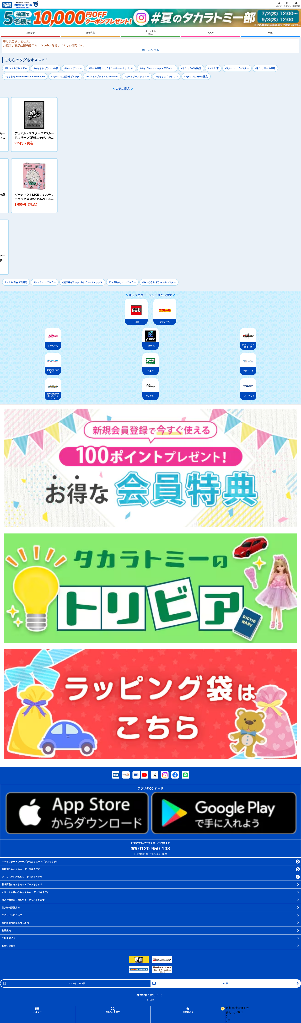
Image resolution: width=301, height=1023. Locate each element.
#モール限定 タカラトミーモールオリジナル (111, 68)
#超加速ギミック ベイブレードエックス (82, 282)
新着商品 (90, 32)
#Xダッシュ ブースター (237, 68)
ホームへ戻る (150, 50)
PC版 (225, 983)
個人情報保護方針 (11, 907)
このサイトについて (12, 915)
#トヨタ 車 (213, 68)
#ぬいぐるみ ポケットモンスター (159, 282)
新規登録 (296, 6)
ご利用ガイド (8, 938)
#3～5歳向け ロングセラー (122, 282)
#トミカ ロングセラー (45, 282)
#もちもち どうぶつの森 (46, 68)
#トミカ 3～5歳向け (191, 68)
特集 (270, 32)
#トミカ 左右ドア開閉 (16, 282)
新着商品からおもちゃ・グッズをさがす (22, 884)
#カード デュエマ (73, 68)
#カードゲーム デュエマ (137, 76)
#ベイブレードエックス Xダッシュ (157, 68)
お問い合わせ (8, 946)
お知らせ (30, 32)
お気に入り (203, 1010)
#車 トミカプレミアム (16, 68)
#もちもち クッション (167, 76)
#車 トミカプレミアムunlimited (102, 76)
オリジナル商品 (150, 32)
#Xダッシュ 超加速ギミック (65, 76)
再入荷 (210, 32)
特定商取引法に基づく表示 (15, 923)
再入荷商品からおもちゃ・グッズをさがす (23, 900)
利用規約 (6, 930)
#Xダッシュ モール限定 (196, 76)
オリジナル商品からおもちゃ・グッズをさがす (25, 892)
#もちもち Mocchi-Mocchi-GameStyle (25, 76)
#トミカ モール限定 (265, 68)
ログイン (287, 6)
